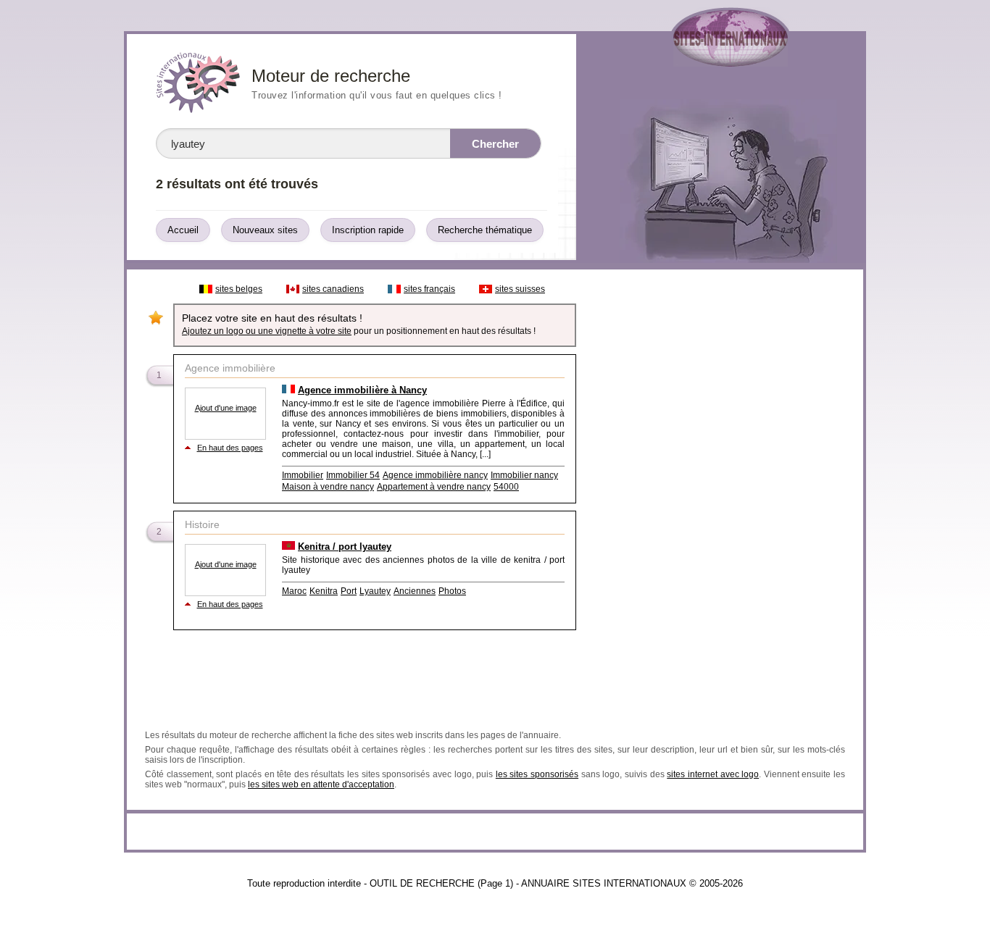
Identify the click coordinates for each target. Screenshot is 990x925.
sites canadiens (333, 289)
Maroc (294, 591)
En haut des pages (230, 447)
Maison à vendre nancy (328, 487)
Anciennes (415, 591)
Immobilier (302, 475)
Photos (452, 591)
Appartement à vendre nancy (434, 487)
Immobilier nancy (524, 475)
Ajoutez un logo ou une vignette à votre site (267, 331)
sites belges (238, 289)
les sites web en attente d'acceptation (321, 784)
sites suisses (520, 289)
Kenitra (323, 591)
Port (349, 591)
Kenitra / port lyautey (344, 546)
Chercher (495, 144)
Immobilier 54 (353, 475)
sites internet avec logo (713, 774)
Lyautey (375, 591)
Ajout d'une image (226, 407)
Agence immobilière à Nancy (362, 390)
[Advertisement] (719, 494)
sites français (429, 289)
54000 (506, 487)
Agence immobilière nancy (435, 475)
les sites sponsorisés (537, 774)
